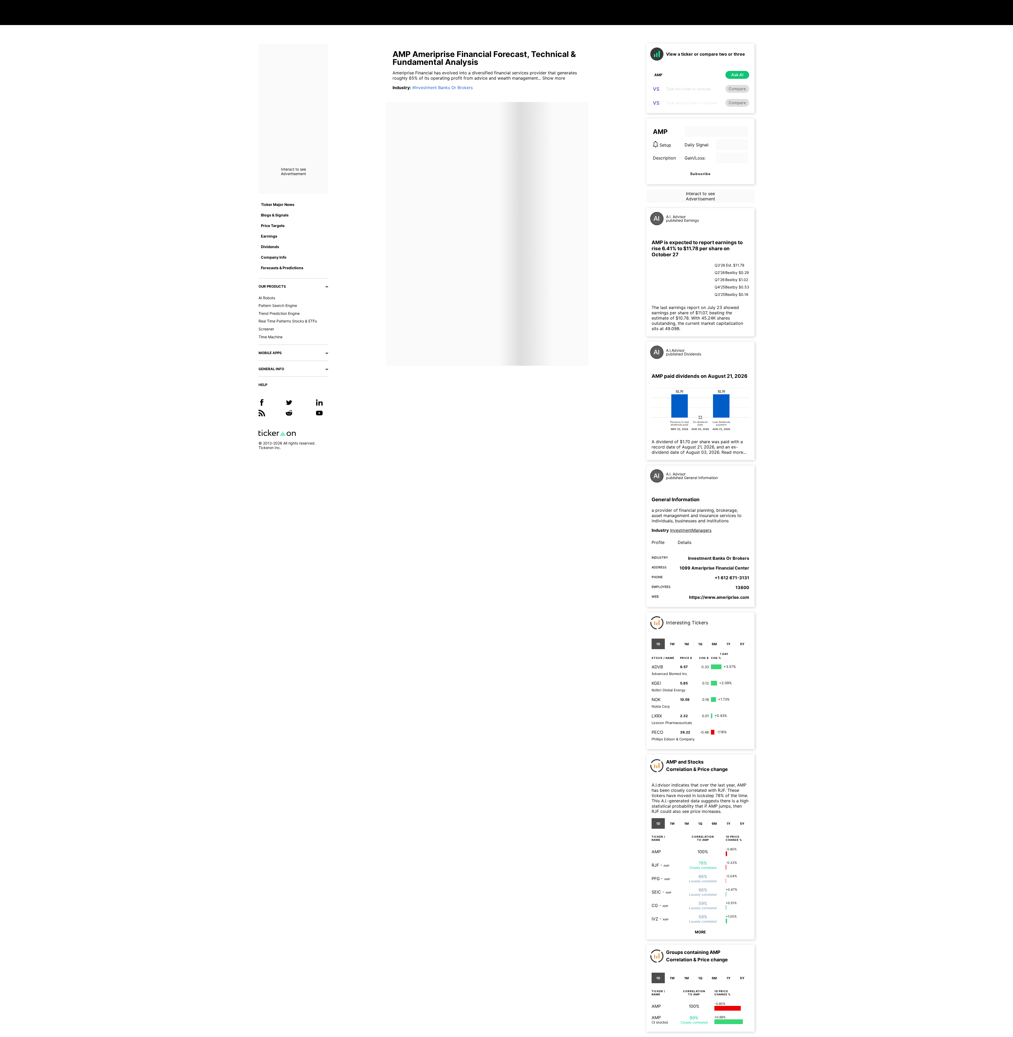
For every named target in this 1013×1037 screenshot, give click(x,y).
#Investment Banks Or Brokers (442, 87)
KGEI (656, 683)
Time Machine (271, 337)
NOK (656, 699)
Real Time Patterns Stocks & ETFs (288, 321)
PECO (657, 732)
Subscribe (700, 174)
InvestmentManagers (690, 530)
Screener (266, 329)
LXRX (657, 715)
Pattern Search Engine (278, 305)
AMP (656, 851)
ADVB (657, 666)
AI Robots (267, 298)
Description (664, 158)
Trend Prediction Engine (279, 313)
